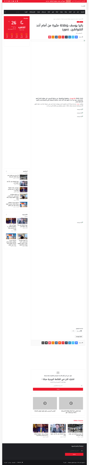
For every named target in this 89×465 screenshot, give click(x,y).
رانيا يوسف (73, 98)
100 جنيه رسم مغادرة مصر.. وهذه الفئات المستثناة (76, 434)
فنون (53, 12)
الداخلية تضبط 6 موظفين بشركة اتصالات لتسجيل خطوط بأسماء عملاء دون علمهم (12, 204)
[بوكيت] (49, 37)
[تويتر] (73, 37)
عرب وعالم (44, 12)
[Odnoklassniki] (53, 37)
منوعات (38, 12)
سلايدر (76, 19)
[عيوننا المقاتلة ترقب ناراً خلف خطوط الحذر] (58, 428)
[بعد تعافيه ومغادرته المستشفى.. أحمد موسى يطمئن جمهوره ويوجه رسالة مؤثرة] (23, 196)
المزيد (26, 12)
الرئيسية (82, 12)
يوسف (77, 104)
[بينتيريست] (63, 37)
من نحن (9, 462)
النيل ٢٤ (64, 462)
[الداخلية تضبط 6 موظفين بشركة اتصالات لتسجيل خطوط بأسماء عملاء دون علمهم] (23, 204)
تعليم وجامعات (32, 12)
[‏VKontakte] (56, 37)
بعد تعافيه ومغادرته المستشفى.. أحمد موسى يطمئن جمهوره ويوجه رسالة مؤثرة (13, 197)
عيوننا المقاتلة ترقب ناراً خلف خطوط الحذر (58, 434)
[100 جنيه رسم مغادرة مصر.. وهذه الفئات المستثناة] (75, 428)
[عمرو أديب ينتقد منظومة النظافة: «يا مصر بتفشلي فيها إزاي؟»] (40, 428)
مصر (74, 12)
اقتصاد (70, 12)
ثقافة (49, 12)
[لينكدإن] (69, 37)
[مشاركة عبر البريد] (46, 342)
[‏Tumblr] (66, 37)
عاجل (78, 12)
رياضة (66, 12)
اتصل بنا (5, 462)
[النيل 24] (83, 6)
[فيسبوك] (76, 37)
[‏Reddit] (59, 37)
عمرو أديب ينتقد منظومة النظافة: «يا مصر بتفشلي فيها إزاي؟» (50, 1)
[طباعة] (43, 342)
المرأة (57, 12)
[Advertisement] (58, 86)
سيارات (61, 12)
